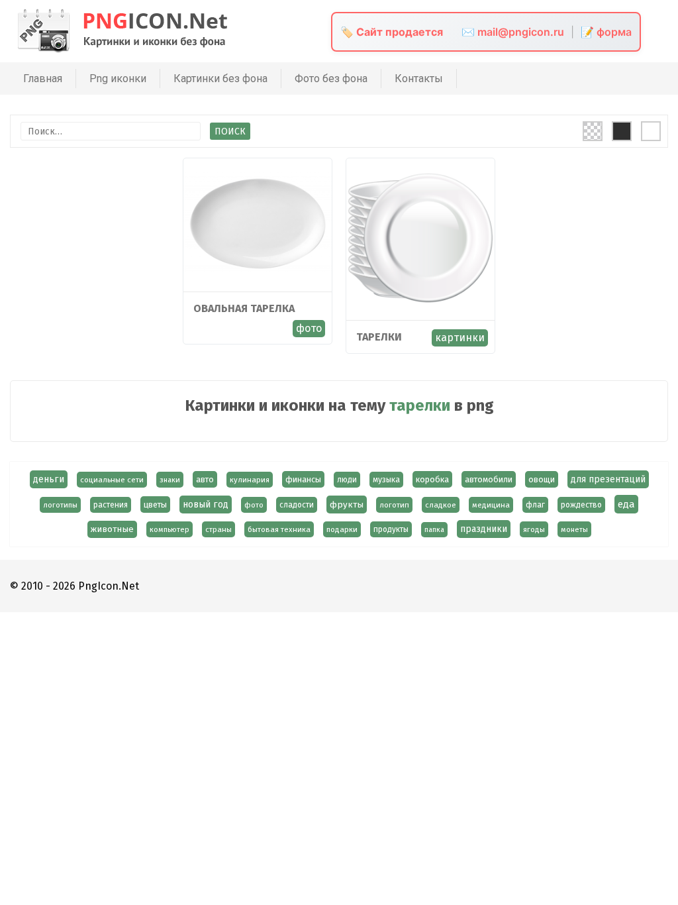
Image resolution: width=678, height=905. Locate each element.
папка (434, 529)
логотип (394, 504)
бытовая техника (279, 529)
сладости (296, 504)
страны (218, 529)
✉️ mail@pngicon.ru (512, 31)
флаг (535, 504)
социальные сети (112, 479)
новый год (205, 504)
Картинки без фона (220, 78)
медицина (491, 504)
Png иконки (117, 78)
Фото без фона (331, 78)
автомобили (488, 479)
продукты (391, 529)
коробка (432, 479)
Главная (42, 78)
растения (110, 504)
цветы (155, 504)
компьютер (169, 529)
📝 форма (606, 31)
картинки (460, 337)
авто (205, 479)
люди (347, 479)
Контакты (419, 78)
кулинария (249, 479)
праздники (483, 529)
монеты (574, 529)
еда (626, 504)
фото (309, 328)
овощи (541, 479)
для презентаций (608, 479)
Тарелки (379, 337)
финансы (303, 479)
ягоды (534, 529)
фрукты (346, 504)
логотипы (60, 504)
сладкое (440, 504)
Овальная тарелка (244, 308)
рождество (581, 504)
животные (112, 529)
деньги (48, 479)
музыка (386, 479)
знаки (170, 479)
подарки (342, 529)
